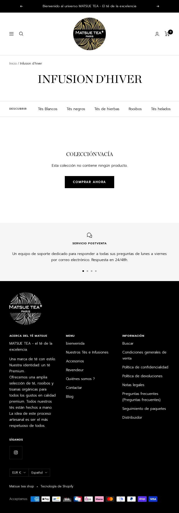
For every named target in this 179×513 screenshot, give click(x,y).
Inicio (13, 63)
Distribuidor (132, 417)
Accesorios (75, 361)
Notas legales (133, 384)
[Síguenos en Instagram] (15, 452)
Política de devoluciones (142, 376)
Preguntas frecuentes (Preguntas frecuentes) (141, 396)
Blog (69, 396)
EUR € (16, 472)
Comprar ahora (89, 182)
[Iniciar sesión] (157, 34)
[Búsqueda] (21, 34)
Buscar (128, 343)
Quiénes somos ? (80, 378)
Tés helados (161, 109)
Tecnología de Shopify (57, 486)
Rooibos (135, 109)
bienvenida (75, 343)
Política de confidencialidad (145, 367)
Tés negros (76, 109)
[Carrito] (167, 33)
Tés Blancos (47, 109)
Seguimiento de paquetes (144, 408)
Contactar (74, 387)
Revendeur (75, 370)
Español (37, 472)
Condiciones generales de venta (144, 355)
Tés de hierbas (106, 109)
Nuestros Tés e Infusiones (87, 352)
